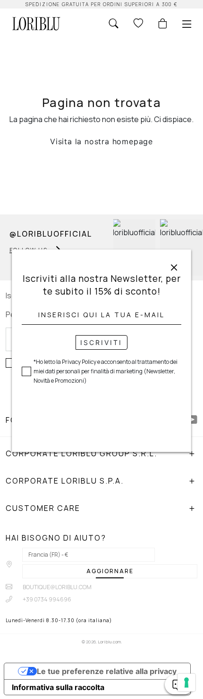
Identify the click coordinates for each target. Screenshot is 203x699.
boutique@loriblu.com (57, 587)
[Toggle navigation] (187, 24)
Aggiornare (110, 571)
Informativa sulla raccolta (58, 687)
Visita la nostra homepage (101, 141)
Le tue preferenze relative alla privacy (107, 671)
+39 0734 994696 (46, 599)
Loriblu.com (109, 642)
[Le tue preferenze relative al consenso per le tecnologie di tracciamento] (186, 682)
